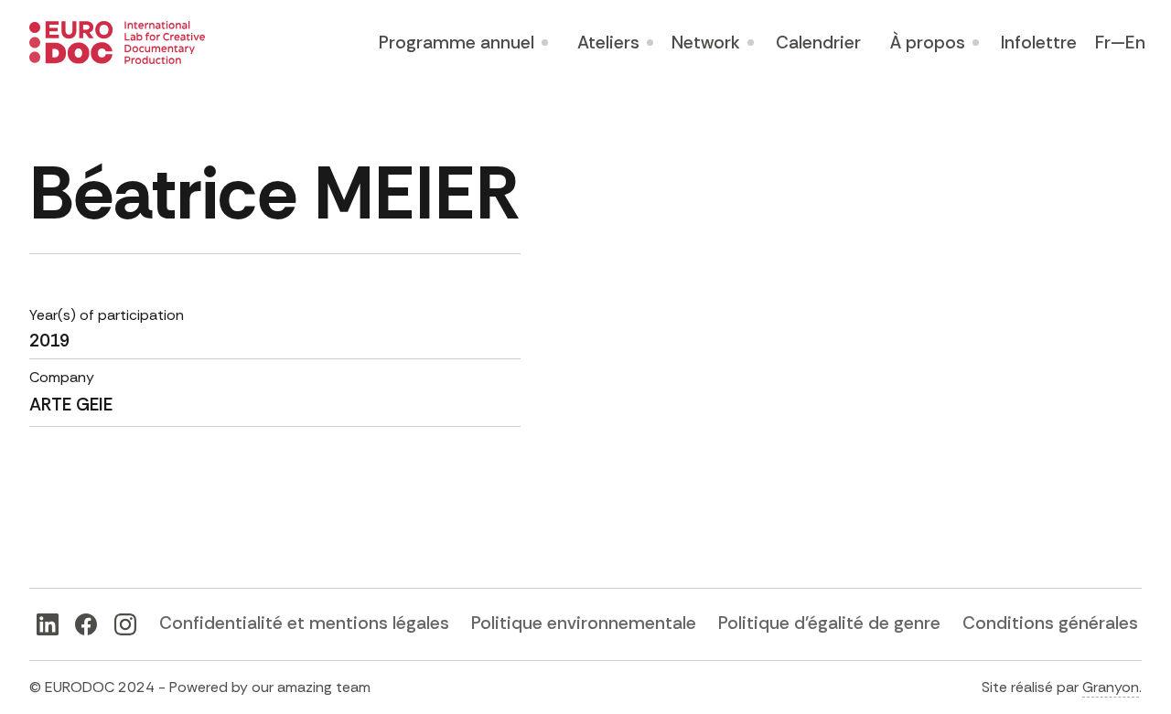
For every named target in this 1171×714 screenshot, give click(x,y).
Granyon (1110, 687)
